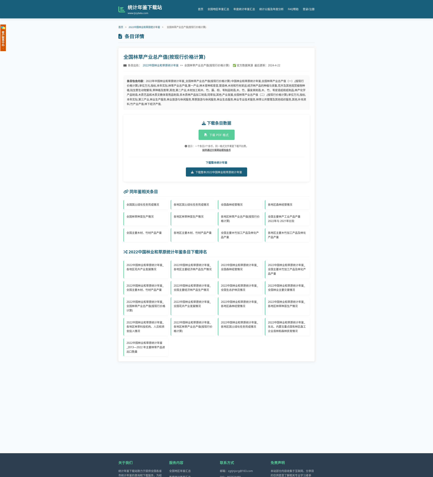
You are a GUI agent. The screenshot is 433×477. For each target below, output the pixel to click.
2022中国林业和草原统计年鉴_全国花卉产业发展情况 (192, 304)
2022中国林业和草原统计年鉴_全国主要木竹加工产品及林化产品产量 (287, 269)
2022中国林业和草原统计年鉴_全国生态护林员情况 (239, 288)
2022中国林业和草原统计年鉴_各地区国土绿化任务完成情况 (239, 325)
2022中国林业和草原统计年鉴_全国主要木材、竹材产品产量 (145, 288)
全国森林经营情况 (232, 204)
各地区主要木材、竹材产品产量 (193, 233)
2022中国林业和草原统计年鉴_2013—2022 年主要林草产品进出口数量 (146, 347)
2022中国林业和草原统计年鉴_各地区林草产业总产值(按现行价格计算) (193, 327)
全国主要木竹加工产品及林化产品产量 (240, 235)
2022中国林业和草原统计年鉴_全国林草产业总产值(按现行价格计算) (146, 306)
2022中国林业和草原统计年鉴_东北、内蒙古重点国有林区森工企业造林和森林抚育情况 (287, 327)
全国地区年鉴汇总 (218, 9)
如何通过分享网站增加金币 (216, 150)
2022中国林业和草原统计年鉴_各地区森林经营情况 (239, 304)
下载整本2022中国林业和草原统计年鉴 (218, 172)
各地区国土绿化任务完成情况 (191, 204)
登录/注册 (309, 9)
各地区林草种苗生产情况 (188, 216)
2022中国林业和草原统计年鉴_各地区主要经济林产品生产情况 (193, 267)
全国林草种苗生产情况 (140, 216)
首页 (200, 9)
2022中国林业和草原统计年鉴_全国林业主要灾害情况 (286, 288)
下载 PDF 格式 (219, 135)
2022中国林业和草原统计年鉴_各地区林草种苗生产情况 (286, 304)
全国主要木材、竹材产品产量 (144, 233)
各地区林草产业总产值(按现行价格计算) (240, 219)
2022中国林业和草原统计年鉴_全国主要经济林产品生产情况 (192, 288)
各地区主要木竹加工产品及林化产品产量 (287, 235)
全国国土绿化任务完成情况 (143, 204)
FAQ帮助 (293, 9)
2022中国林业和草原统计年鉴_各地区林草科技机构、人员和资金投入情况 (145, 327)
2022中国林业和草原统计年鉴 (144, 27)
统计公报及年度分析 (271, 9)
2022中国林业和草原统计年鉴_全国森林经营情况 (239, 267)
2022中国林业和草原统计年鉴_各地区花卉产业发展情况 (145, 267)
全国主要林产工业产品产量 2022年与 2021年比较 (284, 219)
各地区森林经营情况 (280, 204)
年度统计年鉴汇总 (244, 9)
